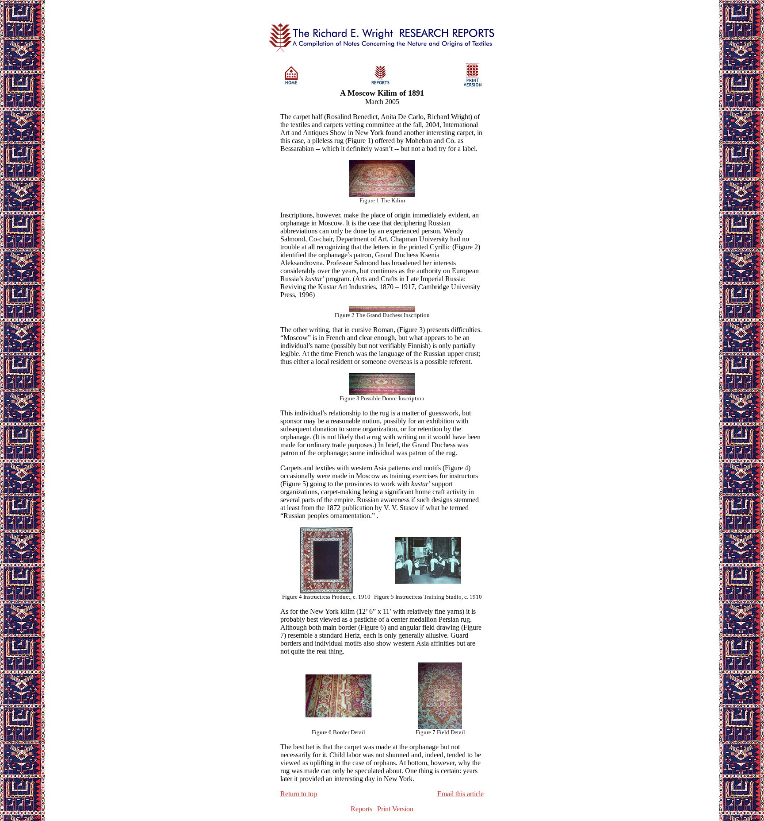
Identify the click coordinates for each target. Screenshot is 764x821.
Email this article (460, 794)
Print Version (395, 809)
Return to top (298, 794)
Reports (361, 809)
